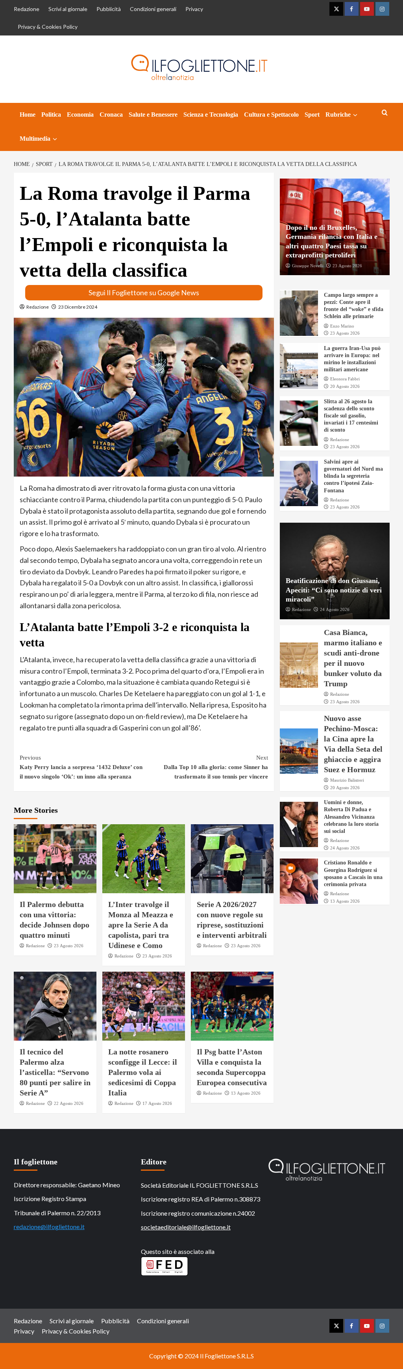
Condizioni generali (153, 9)
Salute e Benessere (153, 114)
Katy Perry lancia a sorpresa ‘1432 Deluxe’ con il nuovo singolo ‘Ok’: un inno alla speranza (81, 767)
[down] (355, 115)
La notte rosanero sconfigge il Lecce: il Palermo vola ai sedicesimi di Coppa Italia (142, 1072)
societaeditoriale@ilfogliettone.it (186, 1227)
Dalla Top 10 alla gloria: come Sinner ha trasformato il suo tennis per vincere (216, 767)
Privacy (194, 9)
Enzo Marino (342, 326)
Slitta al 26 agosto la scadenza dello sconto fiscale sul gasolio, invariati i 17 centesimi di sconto (351, 416)
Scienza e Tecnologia (210, 114)
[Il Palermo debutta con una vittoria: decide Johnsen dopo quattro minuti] (55, 858)
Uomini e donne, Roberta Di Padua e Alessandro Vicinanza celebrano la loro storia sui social (351, 816)
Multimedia (35, 138)
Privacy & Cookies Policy (48, 26)
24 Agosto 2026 (334, 609)
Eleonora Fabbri (345, 378)
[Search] (385, 113)
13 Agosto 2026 (246, 1093)
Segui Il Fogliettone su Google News (144, 292)
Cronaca (111, 114)
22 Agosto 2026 (68, 1103)
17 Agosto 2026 (157, 1103)
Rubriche (338, 114)
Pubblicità (108, 9)
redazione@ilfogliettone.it (49, 1226)
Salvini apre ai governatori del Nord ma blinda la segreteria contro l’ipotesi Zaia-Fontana (353, 476)
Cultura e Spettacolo (271, 114)
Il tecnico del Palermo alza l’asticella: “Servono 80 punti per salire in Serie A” (55, 1072)
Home (27, 114)
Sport (312, 114)
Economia (80, 114)
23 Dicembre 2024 (77, 307)
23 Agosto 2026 (68, 945)
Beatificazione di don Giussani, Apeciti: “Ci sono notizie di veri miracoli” (334, 590)
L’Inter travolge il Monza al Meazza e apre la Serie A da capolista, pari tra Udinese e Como (140, 925)
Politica (51, 114)
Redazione (26, 9)
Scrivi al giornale (67, 9)
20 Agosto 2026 (345, 386)
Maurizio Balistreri (347, 780)
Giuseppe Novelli (308, 265)
